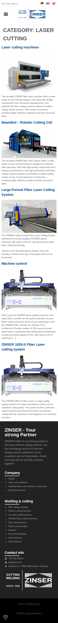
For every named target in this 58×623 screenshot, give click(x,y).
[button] (5, 14)
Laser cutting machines (20, 47)
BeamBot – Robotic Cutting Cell (27, 122)
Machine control (14, 263)
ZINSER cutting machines (29, 613)
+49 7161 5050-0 (9, 4)
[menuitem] (42, 3)
